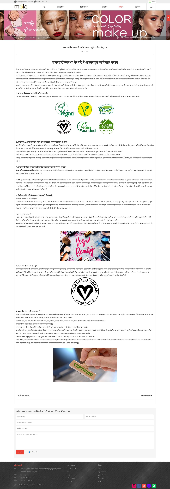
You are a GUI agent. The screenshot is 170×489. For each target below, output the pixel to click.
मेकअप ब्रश (101, 478)
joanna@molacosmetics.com (25, 1)
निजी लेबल (83, 7)
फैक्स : (16, 480)
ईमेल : (15, 475)
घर (44, 7)
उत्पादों (104, 7)
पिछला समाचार (24, 395)
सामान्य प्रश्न (70, 481)
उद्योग (126, 38)
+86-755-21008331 (26, 480)
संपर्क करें (137, 7)
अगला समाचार (146, 395)
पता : (15, 469)
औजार (99, 481)
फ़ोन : (15, 478)
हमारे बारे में (60, 7)
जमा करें (20, 452)
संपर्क (68, 472)
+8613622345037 (42, 1)
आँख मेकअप (101, 469)
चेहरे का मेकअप (102, 472)
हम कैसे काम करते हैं (71, 478)
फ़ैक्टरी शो (69, 475)
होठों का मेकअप (102, 475)
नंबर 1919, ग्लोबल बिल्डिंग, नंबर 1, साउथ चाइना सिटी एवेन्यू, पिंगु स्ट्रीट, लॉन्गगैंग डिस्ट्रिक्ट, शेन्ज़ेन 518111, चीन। (41, 470)
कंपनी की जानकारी (71, 469)
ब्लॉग (120, 7)
